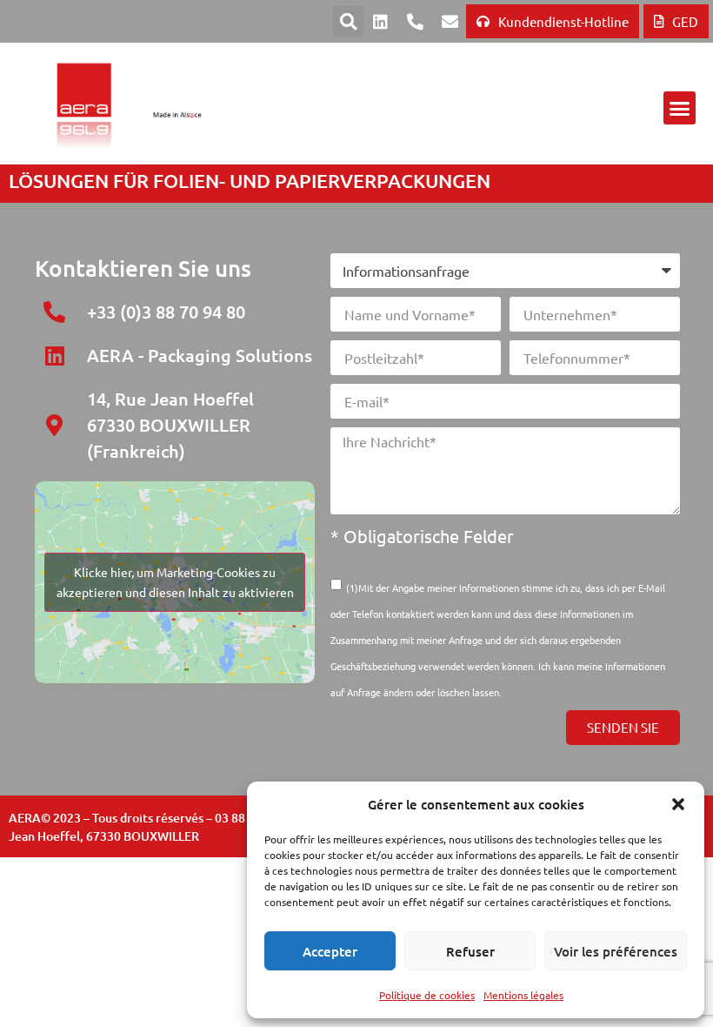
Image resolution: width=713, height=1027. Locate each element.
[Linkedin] (379, 21)
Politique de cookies (427, 995)
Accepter (330, 951)
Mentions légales (523, 995)
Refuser (470, 951)
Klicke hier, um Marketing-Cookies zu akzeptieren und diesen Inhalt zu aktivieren (175, 582)
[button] (678, 804)
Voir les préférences (615, 951)
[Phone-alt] (414, 21)
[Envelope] (449, 21)
